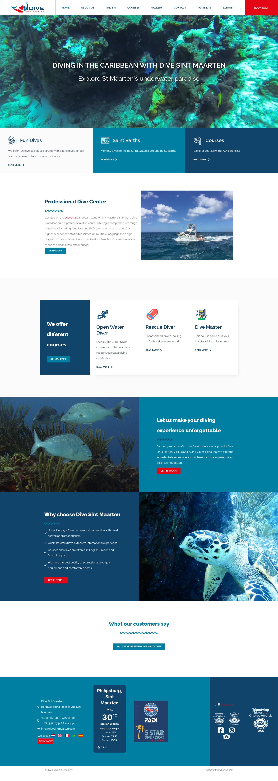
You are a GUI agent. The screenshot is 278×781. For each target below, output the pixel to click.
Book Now (261, 7)
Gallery (157, 7)
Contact (180, 7)
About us (87, 7)
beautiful (70, 217)
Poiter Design (225, 769)
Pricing (111, 7)
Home (66, 7)
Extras (227, 7)
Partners (204, 7)
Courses (133, 7)
